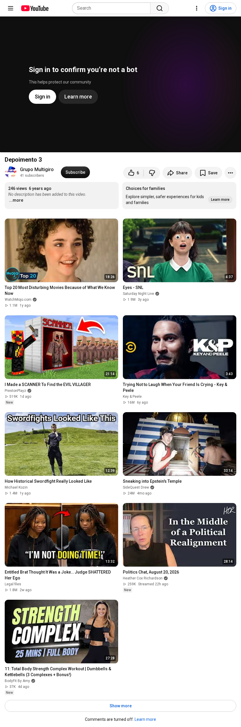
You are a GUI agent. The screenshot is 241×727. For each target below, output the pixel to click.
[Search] (159, 8)
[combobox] (113, 8)
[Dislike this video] (152, 173)
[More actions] (230, 173)
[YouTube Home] (34, 8)
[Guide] (10, 8)
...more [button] (16, 200)
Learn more (145, 719)
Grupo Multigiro (37, 169)
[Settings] (196, 8)
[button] (179, 195)
